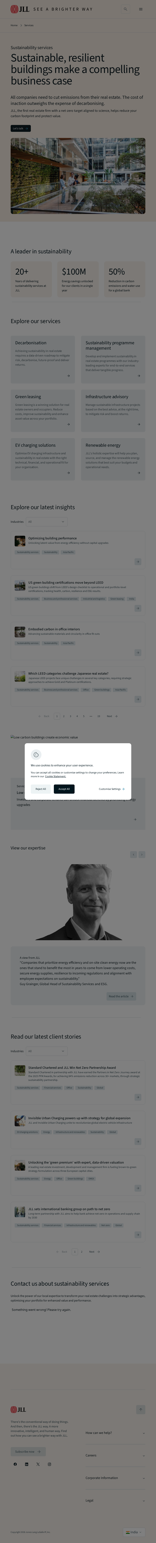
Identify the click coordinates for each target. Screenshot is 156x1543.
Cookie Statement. (55, 776)
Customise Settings (112, 789)
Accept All (64, 789)
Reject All (41, 789)
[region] (78, 771)
